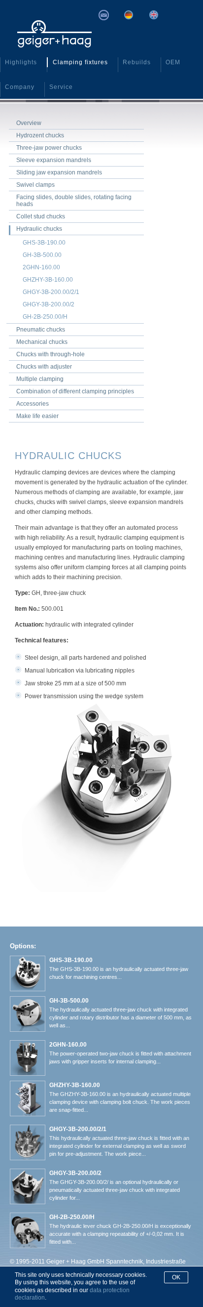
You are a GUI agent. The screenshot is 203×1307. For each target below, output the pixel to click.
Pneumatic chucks (40, 329)
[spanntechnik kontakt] (103, 15)
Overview (28, 123)
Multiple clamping (40, 379)
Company (19, 87)
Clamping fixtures (80, 62)
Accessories (32, 403)
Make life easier (37, 416)
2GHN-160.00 (41, 267)
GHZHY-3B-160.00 (48, 279)
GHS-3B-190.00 (44, 242)
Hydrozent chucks (40, 135)
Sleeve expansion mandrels (53, 160)
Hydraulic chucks (39, 228)
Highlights (21, 62)
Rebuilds (137, 62)
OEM (173, 62)
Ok (176, 1277)
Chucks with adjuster (44, 366)
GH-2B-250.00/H (45, 316)
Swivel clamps (35, 184)
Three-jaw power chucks (49, 147)
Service (61, 87)
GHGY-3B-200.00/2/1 (51, 292)
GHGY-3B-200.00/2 (48, 304)
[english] (153, 15)
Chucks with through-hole (50, 354)
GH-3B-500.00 (42, 255)
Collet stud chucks (40, 216)
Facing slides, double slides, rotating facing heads (74, 201)
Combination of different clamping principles (75, 391)
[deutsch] (129, 15)
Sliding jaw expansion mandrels (59, 172)
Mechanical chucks (42, 341)
